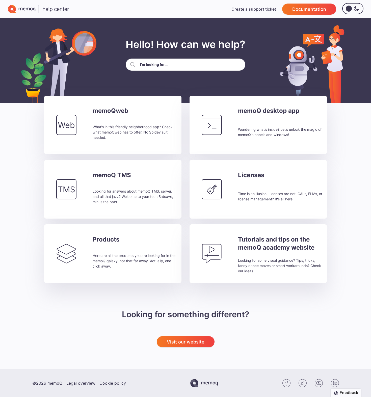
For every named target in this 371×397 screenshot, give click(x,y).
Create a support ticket (253, 9)
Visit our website (185, 342)
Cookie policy (112, 383)
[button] (133, 65)
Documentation (309, 9)
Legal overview (80, 383)
